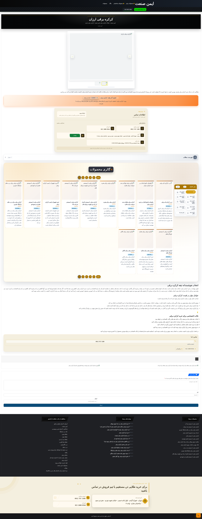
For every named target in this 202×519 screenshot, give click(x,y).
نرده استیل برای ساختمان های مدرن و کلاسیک (56, 470)
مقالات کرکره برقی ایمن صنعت (102, 23)
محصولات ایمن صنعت (62, 465)
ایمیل (96, 398)
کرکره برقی (64, 460)
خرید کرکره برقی (86, 92)
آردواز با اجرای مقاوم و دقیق (60, 423)
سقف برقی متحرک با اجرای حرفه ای (58, 457)
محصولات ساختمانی (118, 3)
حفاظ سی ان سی (63, 439)
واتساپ (74, 135)
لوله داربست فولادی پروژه (61, 463)
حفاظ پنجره (64, 434)
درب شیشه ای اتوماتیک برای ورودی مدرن (57, 450)
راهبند (66, 452)
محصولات (105, 3)
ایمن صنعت (113, 23)
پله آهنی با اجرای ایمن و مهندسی (59, 429)
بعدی (98, 177)
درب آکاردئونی (64, 444)
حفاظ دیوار (64, 437)
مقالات (65, 468)
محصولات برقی (129, 3)
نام (197, 392)
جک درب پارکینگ (63, 431)
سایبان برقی (64, 455)
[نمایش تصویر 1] (105, 84)
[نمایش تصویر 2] (98, 84)
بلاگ (110, 3)
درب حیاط (65, 447)
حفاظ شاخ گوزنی (63, 442)
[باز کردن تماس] (198, 515)
